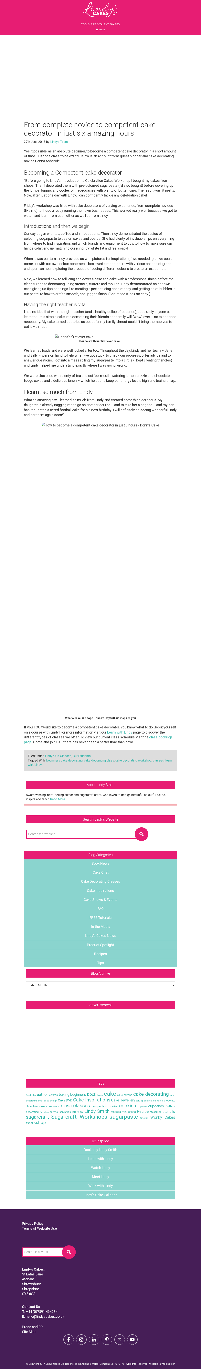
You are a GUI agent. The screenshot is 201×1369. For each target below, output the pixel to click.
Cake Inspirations (100, 891)
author (42, 1094)
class (66, 1106)
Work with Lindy (100, 1186)
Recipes (100, 954)
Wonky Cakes (162, 1117)
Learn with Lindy (120, 732)
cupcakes (156, 1106)
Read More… (58, 799)
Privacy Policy (33, 1223)
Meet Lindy (100, 1177)
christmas (52, 1106)
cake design (50, 1100)
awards (53, 1094)
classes (158, 760)
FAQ (101, 909)
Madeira (116, 1112)
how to (54, 1111)
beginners (78, 1094)
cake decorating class (99, 760)
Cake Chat (101, 872)
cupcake (142, 1106)
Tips (100, 963)
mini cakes (129, 1112)
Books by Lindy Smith (100, 1150)
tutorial (144, 1118)
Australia (31, 1095)
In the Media (100, 927)
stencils (169, 1111)
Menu (102, 29)
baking (64, 1094)
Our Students (82, 756)
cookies (127, 1106)
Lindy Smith (97, 1111)
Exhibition (44, 1112)
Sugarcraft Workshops (79, 1117)
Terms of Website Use (39, 1228)
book (91, 1094)
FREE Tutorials (101, 918)
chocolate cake (35, 1106)
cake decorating (151, 1094)
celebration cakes (153, 1100)
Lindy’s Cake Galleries (100, 1195)
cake (110, 1094)
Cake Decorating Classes (100, 881)
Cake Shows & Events (101, 900)
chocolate (169, 1100)
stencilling (156, 1111)
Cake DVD (65, 1100)
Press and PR (32, 1327)
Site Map (29, 1332)
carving (139, 1101)
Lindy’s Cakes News (100, 936)
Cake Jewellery (123, 1100)
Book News (101, 863)
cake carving (124, 1094)
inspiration (65, 1111)
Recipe (143, 1111)
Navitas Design (167, 1364)
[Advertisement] (100, 1040)
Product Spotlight (100, 945)
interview (77, 1112)
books (100, 1095)
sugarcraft (37, 1117)
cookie (113, 1106)
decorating (32, 1111)
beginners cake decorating (64, 760)
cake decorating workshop (133, 760)
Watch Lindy (100, 1168)
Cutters (170, 1106)
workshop (36, 1122)
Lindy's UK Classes (58, 756)
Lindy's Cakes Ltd (100, 13)
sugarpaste (124, 1117)
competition (99, 1106)
